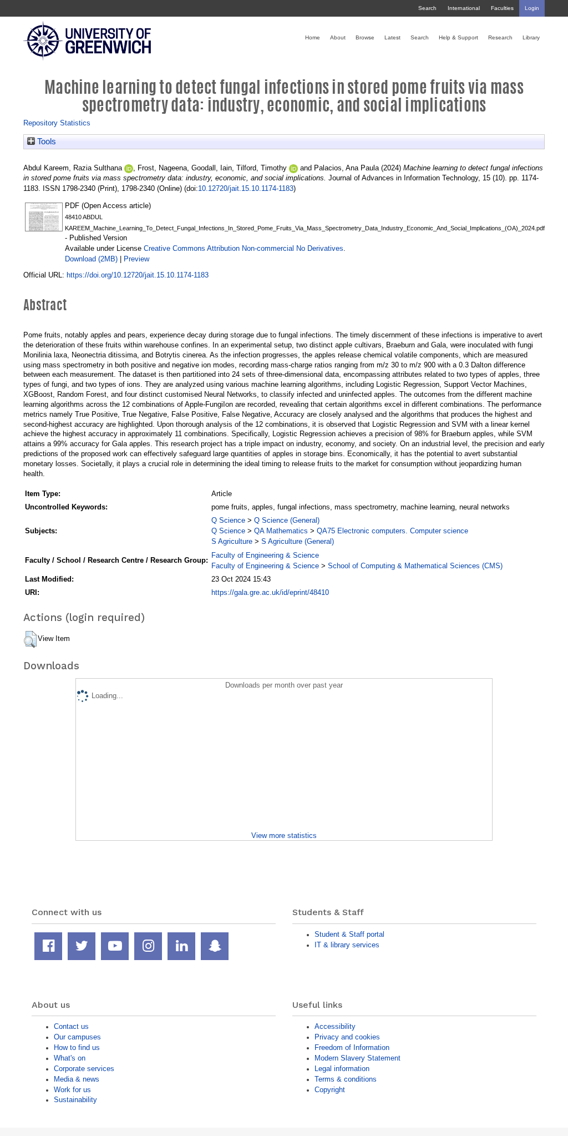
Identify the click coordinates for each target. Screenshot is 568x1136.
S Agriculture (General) (297, 541)
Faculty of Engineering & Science (265, 555)
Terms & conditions (346, 1079)
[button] (30, 639)
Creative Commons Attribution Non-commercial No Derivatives (243, 248)
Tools (45, 141)
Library (531, 37)
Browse (365, 37)
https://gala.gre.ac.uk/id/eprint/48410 (270, 592)
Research (500, 37)
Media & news (76, 1079)
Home (312, 37)
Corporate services (84, 1068)
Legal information (342, 1068)
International (464, 8)
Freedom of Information (352, 1047)
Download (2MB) (91, 259)
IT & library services (347, 945)
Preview (136, 259)
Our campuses (77, 1037)
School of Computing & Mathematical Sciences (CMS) (415, 566)
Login (532, 8)
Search (427, 8)
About (338, 37)
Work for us (72, 1089)
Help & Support (458, 37)
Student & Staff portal (349, 934)
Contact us (71, 1026)
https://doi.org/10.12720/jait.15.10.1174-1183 (138, 275)
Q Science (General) (287, 520)
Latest (392, 37)
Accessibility (335, 1026)
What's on (69, 1058)
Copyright (330, 1089)
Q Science (228, 520)
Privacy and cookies (347, 1037)
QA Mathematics (281, 531)
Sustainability (75, 1099)
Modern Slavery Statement (357, 1058)
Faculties (502, 8)
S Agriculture (231, 541)
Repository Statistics (56, 123)
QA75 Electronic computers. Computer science (392, 531)
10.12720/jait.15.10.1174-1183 (245, 188)
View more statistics (284, 835)
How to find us (77, 1047)
